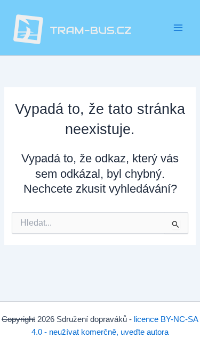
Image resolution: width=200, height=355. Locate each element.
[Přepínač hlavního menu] (178, 27)
